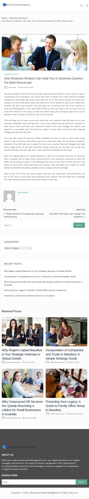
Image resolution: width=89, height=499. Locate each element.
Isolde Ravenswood (13, 362)
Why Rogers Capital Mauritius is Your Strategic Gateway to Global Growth (38, 271)
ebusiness (12, 87)
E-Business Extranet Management (44, 492)
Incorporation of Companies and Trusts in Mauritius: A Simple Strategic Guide (40, 276)
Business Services (11, 74)
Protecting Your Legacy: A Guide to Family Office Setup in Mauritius (35, 290)
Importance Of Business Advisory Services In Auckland (29, 295)
